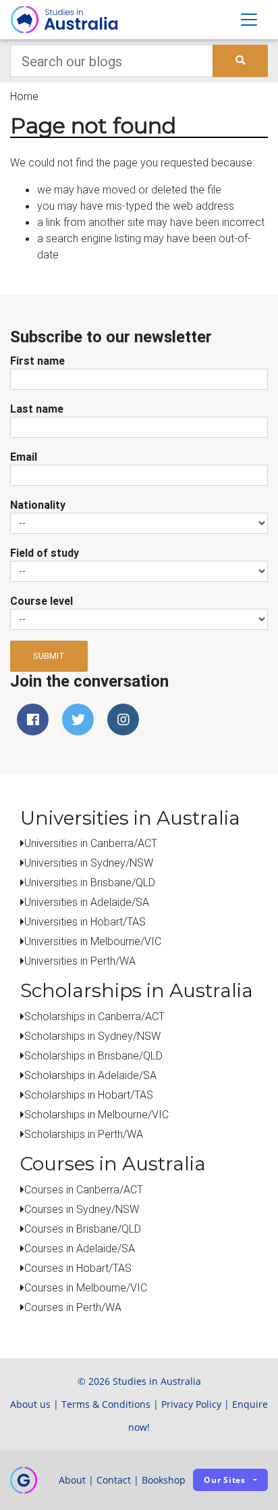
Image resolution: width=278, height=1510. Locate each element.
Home (24, 96)
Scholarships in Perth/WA (83, 1134)
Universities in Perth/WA (80, 960)
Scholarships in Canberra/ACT (94, 1016)
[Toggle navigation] (249, 19)
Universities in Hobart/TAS (85, 921)
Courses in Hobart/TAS (78, 1268)
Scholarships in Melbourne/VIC (96, 1114)
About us (30, 1404)
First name (37, 360)
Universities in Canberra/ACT (90, 843)
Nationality (37, 504)
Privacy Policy (191, 1404)
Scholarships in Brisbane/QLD (93, 1055)
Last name (36, 408)
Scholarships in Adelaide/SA (90, 1075)
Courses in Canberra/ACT (83, 1189)
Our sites (225, 1480)
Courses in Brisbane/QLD (82, 1228)
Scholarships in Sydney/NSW (92, 1036)
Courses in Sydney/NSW (81, 1209)
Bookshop (164, 1479)
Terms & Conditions (105, 1404)
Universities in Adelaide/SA (86, 902)
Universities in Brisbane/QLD (89, 882)
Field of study (44, 552)
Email (23, 456)
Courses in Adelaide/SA (79, 1248)
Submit (49, 656)
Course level (41, 601)
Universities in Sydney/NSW (88, 862)
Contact (113, 1479)
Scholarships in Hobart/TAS (88, 1094)
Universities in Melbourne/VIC (92, 941)
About (72, 1479)
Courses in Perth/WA (72, 1307)
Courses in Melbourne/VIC (85, 1287)
